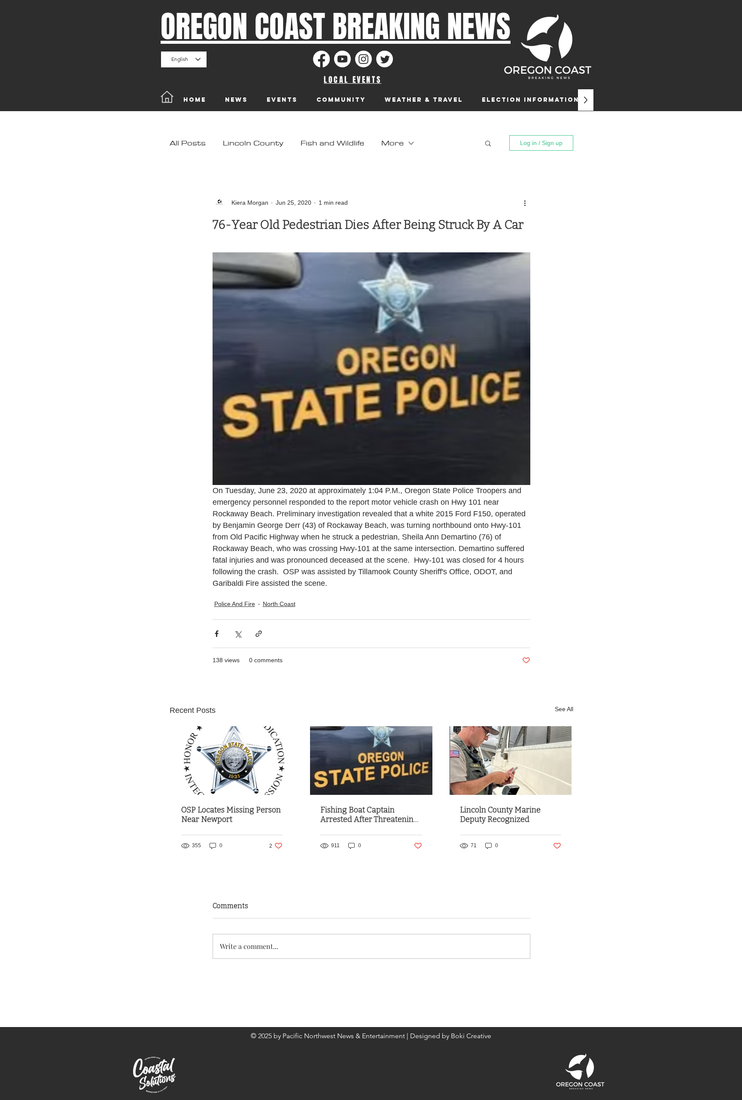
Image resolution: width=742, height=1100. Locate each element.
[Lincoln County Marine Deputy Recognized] (511, 760)
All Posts (188, 143)
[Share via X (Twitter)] (238, 634)
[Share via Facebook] (217, 634)
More (392, 143)
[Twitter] (384, 59)
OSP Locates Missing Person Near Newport (231, 814)
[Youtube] (342, 59)
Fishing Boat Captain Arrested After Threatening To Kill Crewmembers (369, 814)
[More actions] (525, 202)
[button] (488, 142)
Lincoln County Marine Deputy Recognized (500, 814)
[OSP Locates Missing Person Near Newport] (232, 760)
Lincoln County (253, 143)
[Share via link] (259, 634)
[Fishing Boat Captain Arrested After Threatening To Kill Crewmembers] (371, 760)
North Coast (279, 603)
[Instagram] (363, 59)
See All (564, 709)
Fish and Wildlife (332, 143)
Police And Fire (234, 603)
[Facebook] (321, 59)
